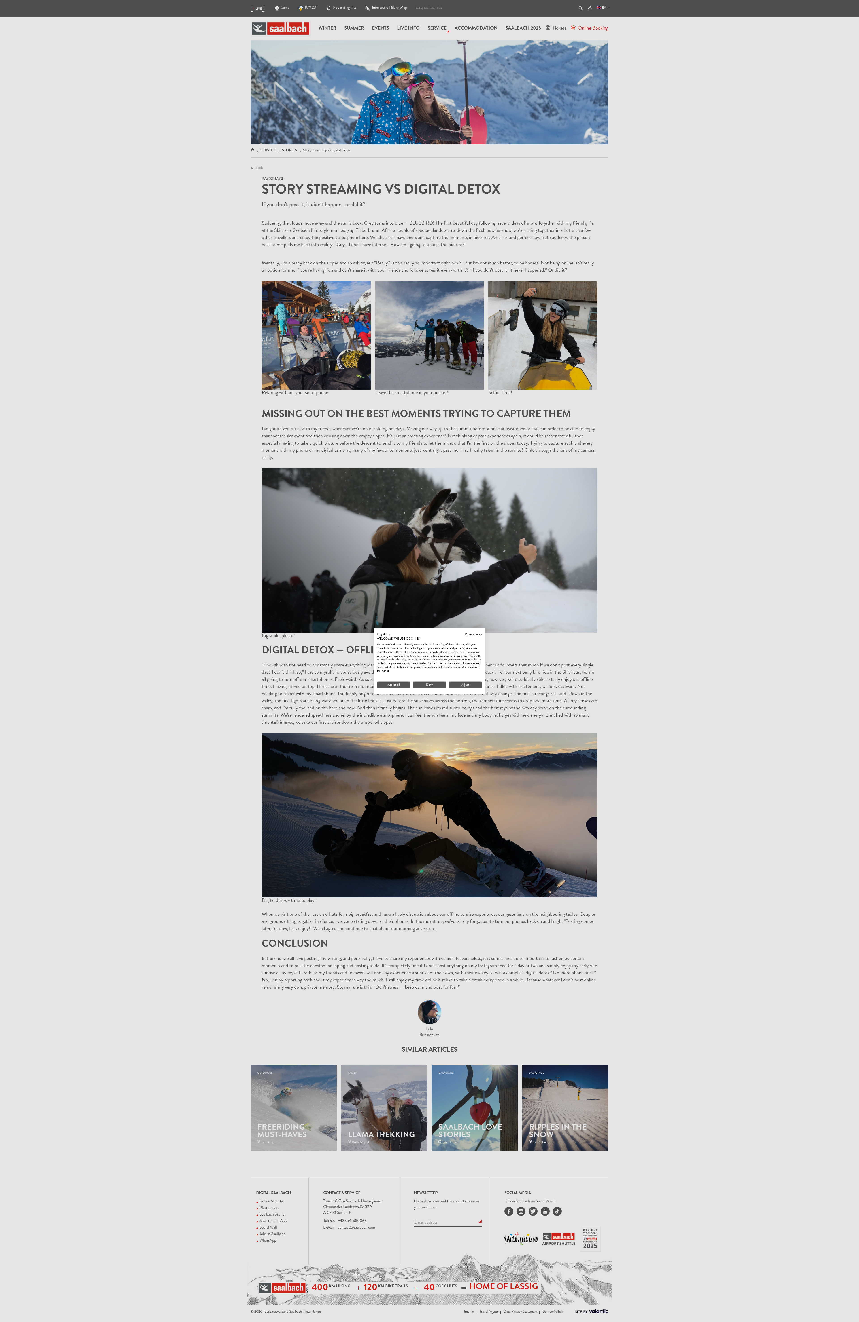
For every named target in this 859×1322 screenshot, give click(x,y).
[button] (384, 634)
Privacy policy (473, 634)
